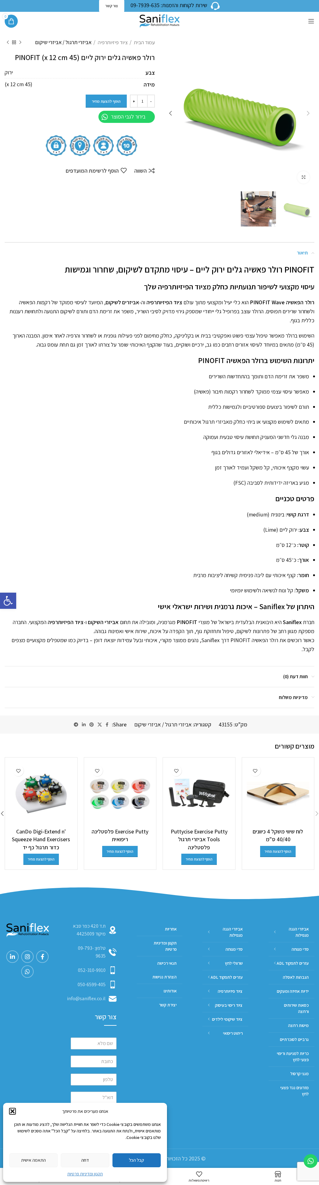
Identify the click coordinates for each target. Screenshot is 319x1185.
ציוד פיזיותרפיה (112, 42)
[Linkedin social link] (84, 725)
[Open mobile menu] (311, 21)
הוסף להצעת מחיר (106, 101)
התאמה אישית (33, 1160)
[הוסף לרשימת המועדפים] (255, 770)
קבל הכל (136, 1160)
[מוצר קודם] (20, 43)
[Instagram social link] (27, 956)
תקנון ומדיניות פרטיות (85, 1174)
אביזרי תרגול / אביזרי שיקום (63, 42)
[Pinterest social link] (92, 725)
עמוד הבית (144, 42)
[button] (8, 601)
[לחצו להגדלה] (303, 177)
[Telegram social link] (76, 725)
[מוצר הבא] (8, 43)
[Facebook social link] (107, 725)
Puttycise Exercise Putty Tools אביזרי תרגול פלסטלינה (199, 839)
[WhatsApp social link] (27, 971)
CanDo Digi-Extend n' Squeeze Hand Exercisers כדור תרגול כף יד (41, 839)
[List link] (94, 952)
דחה (85, 1160)
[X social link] (100, 725)
